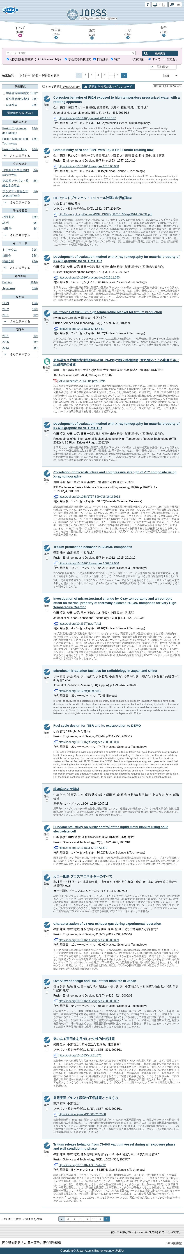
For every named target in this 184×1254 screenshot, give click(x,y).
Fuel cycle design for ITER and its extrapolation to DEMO (97, 725)
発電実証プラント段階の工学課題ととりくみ (85, 1098)
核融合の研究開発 (66, 789)
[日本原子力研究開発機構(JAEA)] (10, 11)
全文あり (172, 59)
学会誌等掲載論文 (79, 59)
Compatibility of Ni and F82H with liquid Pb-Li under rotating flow (103, 150)
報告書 (56, 32)
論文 (92, 32)
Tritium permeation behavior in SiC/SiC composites (92, 547)
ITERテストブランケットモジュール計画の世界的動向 (92, 198)
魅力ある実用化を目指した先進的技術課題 (84, 1039)
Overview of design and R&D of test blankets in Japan (94, 981)
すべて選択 (52, 86)
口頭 (128, 32)
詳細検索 (163, 66)
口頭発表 (103, 59)
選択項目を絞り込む (20, 112)
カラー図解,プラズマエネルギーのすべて (82, 876)
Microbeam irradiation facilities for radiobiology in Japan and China (105, 671)
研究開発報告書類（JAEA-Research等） (36, 59)
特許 (163, 29)
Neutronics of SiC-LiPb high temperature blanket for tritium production (107, 312)
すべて (20, 29)
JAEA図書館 (174, 1243)
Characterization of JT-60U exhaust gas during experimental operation (107, 923)
